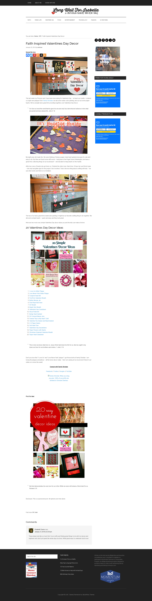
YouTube (69, 371)
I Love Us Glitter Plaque (36, 291)
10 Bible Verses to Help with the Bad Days (71, 570)
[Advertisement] (76, 27)
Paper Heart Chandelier (36, 334)
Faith (36, 512)
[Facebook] (27, 55)
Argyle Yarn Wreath (35, 307)
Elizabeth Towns (40, 529)
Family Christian (48, 100)
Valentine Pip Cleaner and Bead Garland (41, 321)
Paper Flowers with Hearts (37, 330)
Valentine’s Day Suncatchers (38, 328)
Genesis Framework (74, 594)
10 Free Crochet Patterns (67, 566)
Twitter (56, 371)
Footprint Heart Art (35, 296)
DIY (33, 512)
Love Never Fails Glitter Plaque (39, 293)
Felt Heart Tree (34, 325)
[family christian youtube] (59, 384)
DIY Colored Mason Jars (36, 316)
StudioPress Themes (88, 594)
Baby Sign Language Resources (69, 563)
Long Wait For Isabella (76, 11)
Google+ (62, 371)
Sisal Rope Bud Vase (35, 302)
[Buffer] (41, 55)
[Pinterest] (34, 55)
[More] (44, 55)
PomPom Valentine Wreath (37, 298)
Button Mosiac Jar (35, 300)
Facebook (49, 371)
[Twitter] (31, 55)
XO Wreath (32, 305)
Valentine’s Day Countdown (37, 309)
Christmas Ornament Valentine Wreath (41, 332)
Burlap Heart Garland (35, 314)
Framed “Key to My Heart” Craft (39, 318)
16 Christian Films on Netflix (68, 559)
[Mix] (37, 55)
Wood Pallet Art (34, 312)
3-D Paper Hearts (34, 323)
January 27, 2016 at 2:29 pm (43, 532)
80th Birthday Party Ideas (67, 574)
